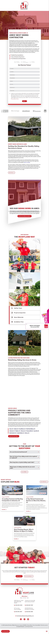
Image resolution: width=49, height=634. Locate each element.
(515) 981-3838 (29, 611)
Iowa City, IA (36, 430)
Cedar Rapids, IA (20, 432)
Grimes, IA (27, 432)
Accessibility (37, 625)
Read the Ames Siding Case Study (24, 216)
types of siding (27, 162)
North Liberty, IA (12, 432)
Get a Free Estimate (28, 576)
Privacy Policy (13, 98)
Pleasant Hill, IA (29, 430)
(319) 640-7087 (29, 605)
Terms (17, 98)
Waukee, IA (17, 430)
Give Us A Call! (6, 631)
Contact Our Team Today (13, 436)
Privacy (28, 626)
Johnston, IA (12, 430)
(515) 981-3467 (18, 611)
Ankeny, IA (16, 428)
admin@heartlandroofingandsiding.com (25, 615)
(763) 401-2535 (18, 605)
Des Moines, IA (22, 428)
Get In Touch (11, 172)
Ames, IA (11, 428)
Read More (4, 509)
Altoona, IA (23, 430)
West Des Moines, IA (30, 428)
